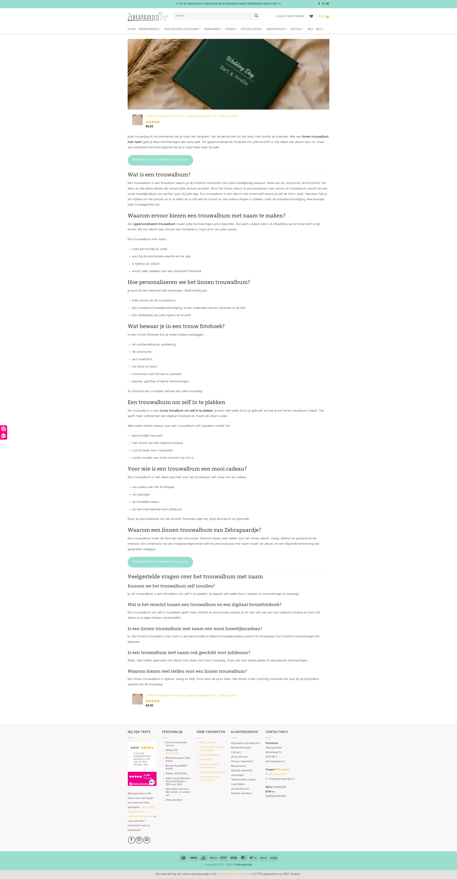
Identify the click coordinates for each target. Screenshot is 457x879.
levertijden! (172, 753)
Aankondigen (276, 29)
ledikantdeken (136, 812)
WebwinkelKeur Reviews (233, 874)
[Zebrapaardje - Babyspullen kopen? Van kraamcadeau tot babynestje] (148, 16)
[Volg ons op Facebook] (319, 3)
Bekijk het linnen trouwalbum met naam (160, 160)
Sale (310, 29)
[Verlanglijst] (311, 16)
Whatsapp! (282, 770)
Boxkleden (206, 760)
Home (132, 29)
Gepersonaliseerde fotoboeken (211, 749)
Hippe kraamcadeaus (213, 772)
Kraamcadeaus (148, 29)
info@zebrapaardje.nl (281, 779)
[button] (290, 16)
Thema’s (230, 29)
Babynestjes (207, 742)
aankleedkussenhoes (140, 816)
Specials (296, 29)
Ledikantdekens (209, 755)
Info (319, 29)
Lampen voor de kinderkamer (210, 766)
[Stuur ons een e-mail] (327, 3)
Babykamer (212, 29)
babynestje (147, 807)
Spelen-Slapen (251, 29)
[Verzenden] (256, 16)
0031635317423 (277, 774)
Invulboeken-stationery (181, 29)
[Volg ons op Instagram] (323, 3)
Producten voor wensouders (209, 779)
